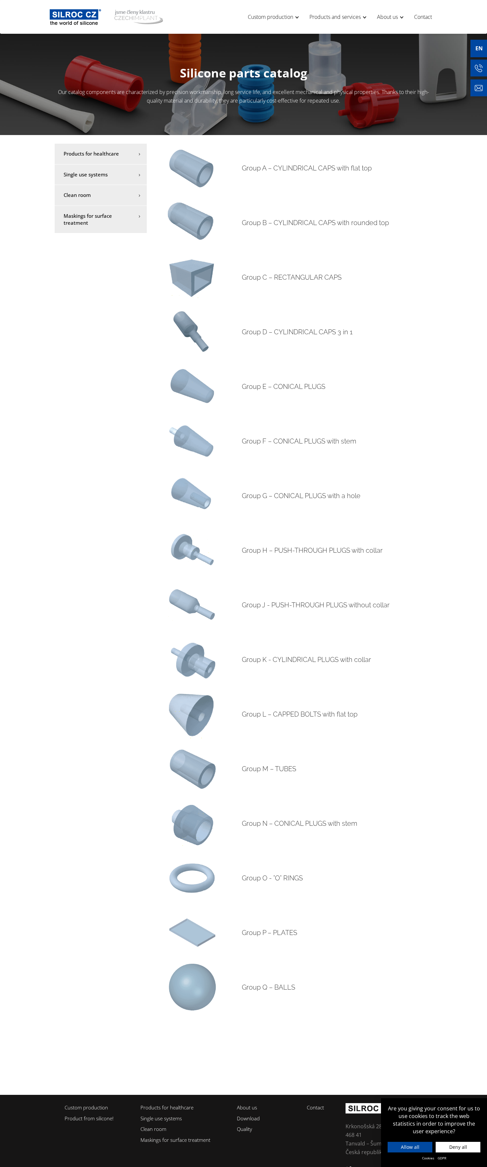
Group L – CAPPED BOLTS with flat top (299, 714)
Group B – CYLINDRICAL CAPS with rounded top (315, 223)
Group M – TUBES (269, 769)
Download (248, 1118)
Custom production (271, 17)
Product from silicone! (89, 1118)
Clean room (77, 195)
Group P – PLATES (269, 933)
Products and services (335, 17)
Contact (423, 17)
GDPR (442, 1158)
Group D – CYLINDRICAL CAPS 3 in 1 (297, 332)
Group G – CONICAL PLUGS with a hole (301, 496)
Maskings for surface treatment (88, 219)
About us (388, 17)
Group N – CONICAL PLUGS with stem (299, 823)
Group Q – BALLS (268, 987)
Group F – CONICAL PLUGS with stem (299, 441)
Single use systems (86, 174)
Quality (244, 1129)
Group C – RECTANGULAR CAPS (292, 277)
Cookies (428, 1158)
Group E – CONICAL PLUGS (283, 387)
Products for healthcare (91, 153)
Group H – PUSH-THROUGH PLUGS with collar (312, 550)
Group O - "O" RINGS (272, 878)
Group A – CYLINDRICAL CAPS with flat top (307, 168)
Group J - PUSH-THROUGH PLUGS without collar (316, 605)
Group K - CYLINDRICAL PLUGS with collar (306, 660)
